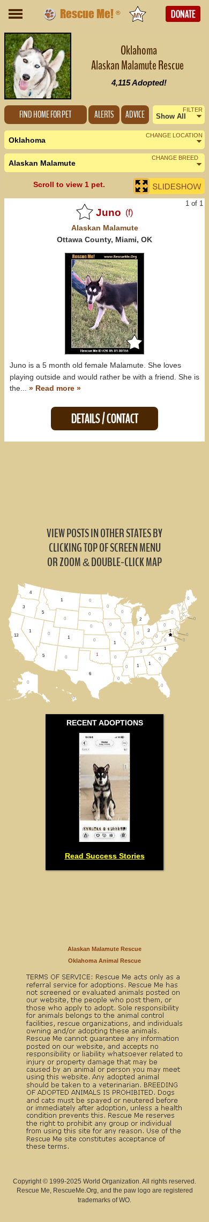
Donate (183, 14)
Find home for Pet (45, 115)
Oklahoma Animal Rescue (104, 960)
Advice (135, 115)
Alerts (104, 115)
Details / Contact (104, 419)
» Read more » (55, 388)
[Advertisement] (104, 483)
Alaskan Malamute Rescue (104, 949)
